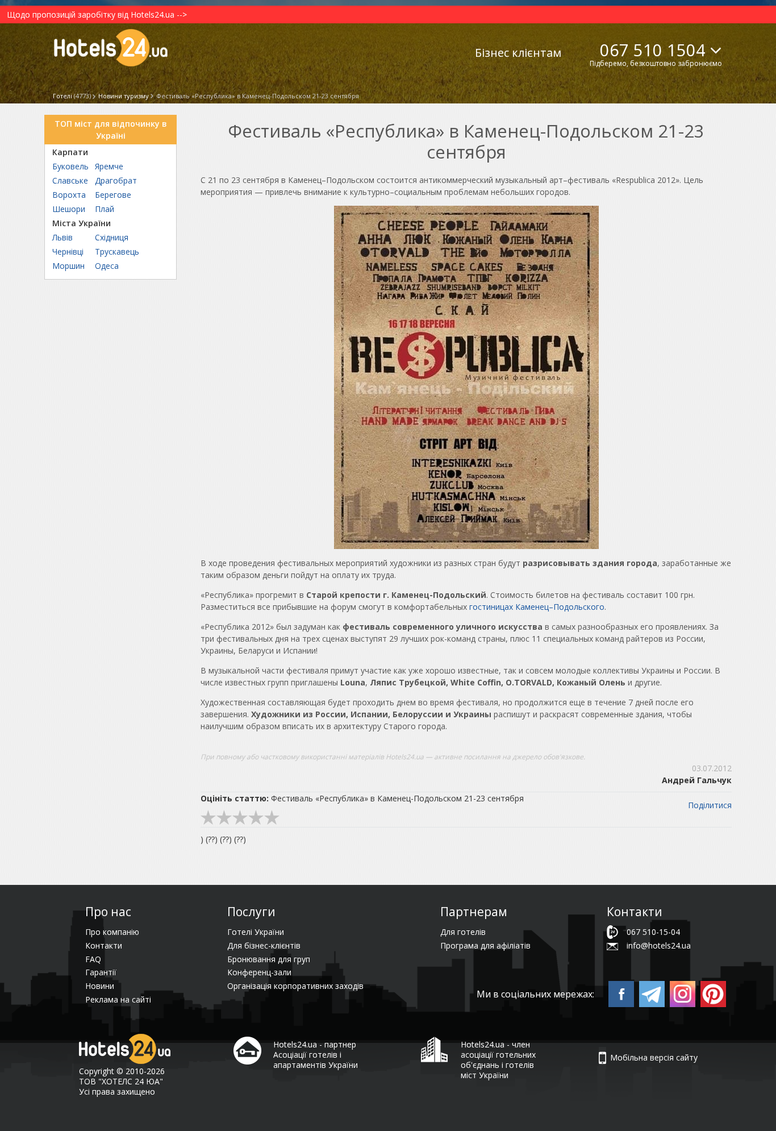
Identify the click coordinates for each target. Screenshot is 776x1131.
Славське (70, 180)
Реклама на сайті (118, 999)
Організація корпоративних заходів (295, 985)
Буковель (70, 166)
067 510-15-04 (653, 931)
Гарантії (100, 972)
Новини (99, 985)
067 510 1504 (653, 50)
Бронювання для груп (268, 959)
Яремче (109, 166)
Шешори (68, 208)
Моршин (68, 265)
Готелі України (255, 931)
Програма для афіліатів (485, 945)
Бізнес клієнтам (518, 52)
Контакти (103, 945)
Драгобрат (116, 180)
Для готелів (463, 931)
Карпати (70, 152)
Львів (62, 237)
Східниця (111, 237)
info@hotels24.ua (659, 945)
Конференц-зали (259, 972)
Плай (104, 208)
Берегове (113, 194)
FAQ (93, 959)
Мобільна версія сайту (654, 1057)
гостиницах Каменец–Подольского (536, 606)
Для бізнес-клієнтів (264, 945)
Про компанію (112, 931)
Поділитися (710, 805)
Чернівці (68, 251)
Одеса (107, 265)
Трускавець (117, 251)
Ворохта (69, 194)
